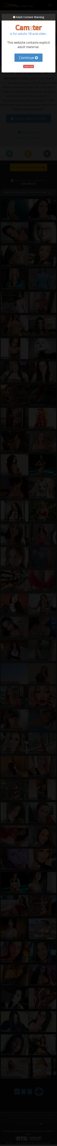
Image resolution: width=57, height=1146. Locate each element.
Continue (27, 57)
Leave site (28, 66)
